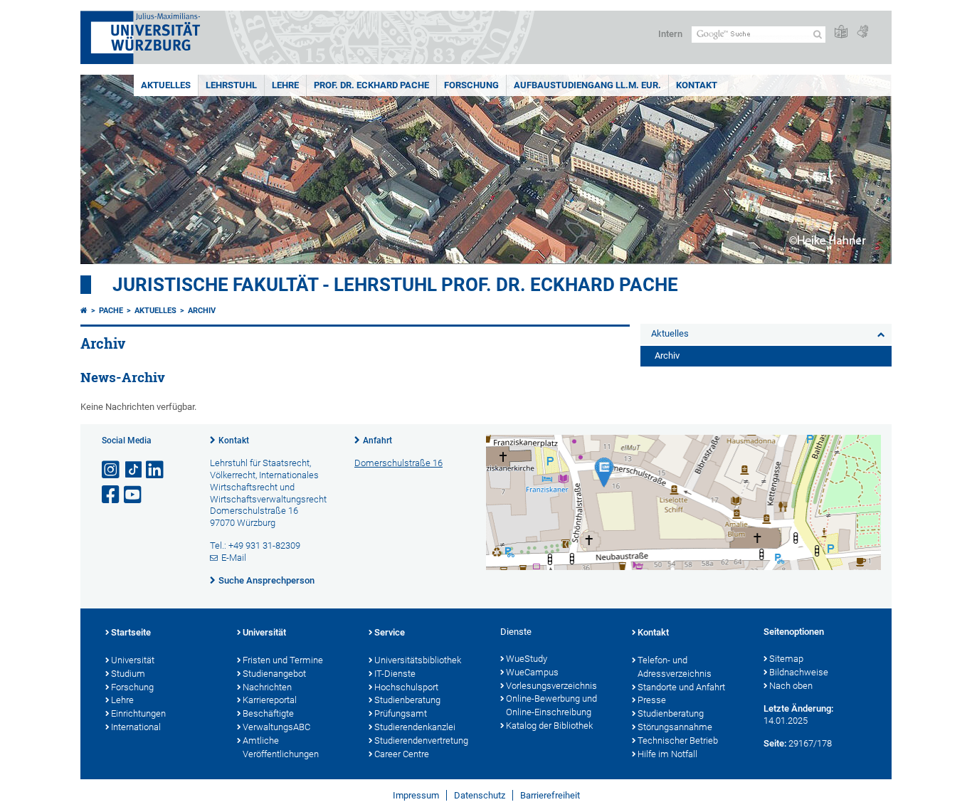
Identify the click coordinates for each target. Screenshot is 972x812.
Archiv (202, 310)
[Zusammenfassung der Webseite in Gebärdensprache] (862, 32)
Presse (652, 700)
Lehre (285, 85)
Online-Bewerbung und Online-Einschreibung (551, 705)
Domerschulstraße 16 (398, 463)
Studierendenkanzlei (414, 727)
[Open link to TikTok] (134, 470)
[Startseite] (84, 310)
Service (389, 632)
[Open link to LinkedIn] (156, 470)
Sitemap (786, 658)
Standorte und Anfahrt (681, 687)
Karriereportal (270, 700)
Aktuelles (166, 85)
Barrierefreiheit (550, 795)
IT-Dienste (395, 673)
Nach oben (791, 685)
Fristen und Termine (283, 660)
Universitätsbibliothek (417, 660)
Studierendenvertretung (421, 740)
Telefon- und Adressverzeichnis (675, 667)
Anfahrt (377, 440)
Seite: (775, 743)
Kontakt (696, 85)
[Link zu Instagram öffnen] (112, 470)
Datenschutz (479, 795)
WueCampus (532, 672)
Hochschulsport (406, 687)
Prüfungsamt (400, 713)
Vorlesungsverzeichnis (551, 685)
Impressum (416, 795)
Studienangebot (274, 673)
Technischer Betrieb (678, 740)
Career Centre (401, 754)
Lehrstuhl (231, 85)
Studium (128, 673)
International (136, 727)
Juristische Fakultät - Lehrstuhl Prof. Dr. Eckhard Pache (395, 284)
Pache (111, 310)
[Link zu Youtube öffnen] (134, 495)
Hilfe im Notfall (667, 754)
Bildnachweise (798, 672)
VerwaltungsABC (276, 727)
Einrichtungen (138, 713)
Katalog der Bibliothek (549, 725)
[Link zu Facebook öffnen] (112, 495)
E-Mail (233, 557)
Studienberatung (407, 700)
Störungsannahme (675, 727)
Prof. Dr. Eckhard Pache (371, 85)
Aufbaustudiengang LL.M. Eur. (587, 85)
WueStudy (526, 658)
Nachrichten (267, 687)
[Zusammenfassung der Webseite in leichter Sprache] (841, 32)
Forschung (471, 85)
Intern (670, 33)
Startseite (131, 632)
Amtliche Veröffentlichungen (281, 747)
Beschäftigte (268, 713)
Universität (132, 660)
